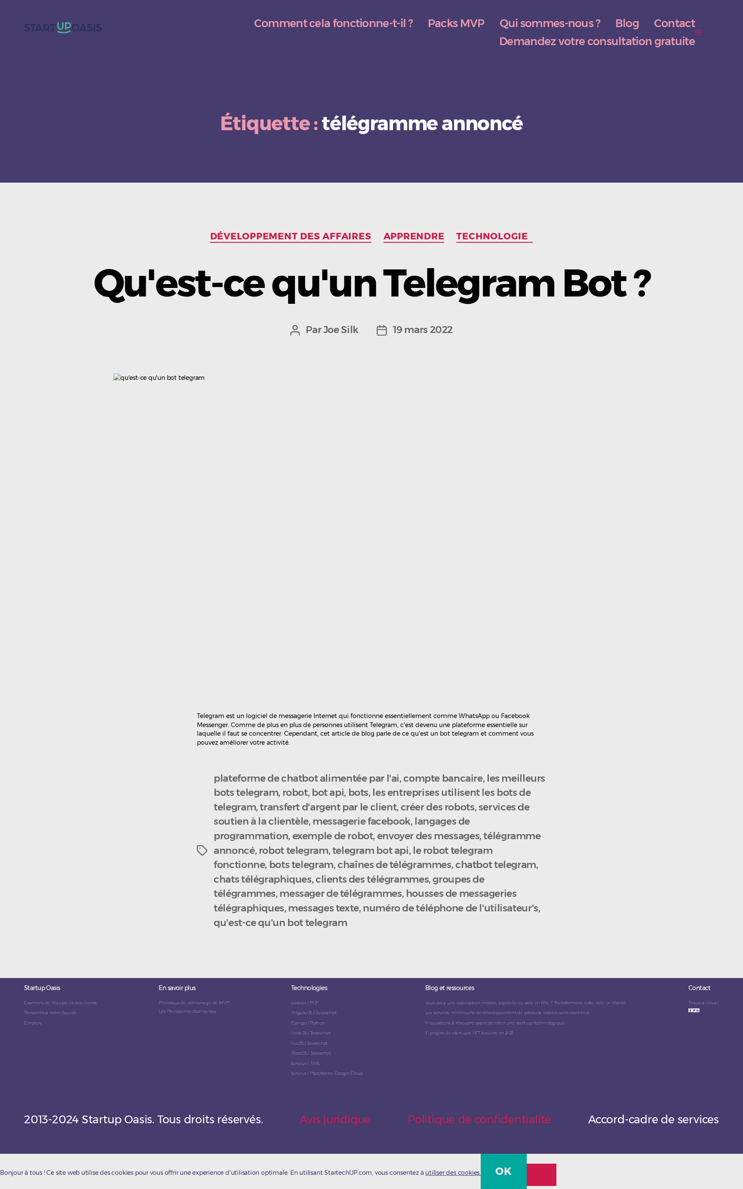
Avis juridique (335, 1119)
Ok (503, 1171)
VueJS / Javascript (309, 1043)
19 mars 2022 (423, 330)
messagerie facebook (362, 821)
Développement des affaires (291, 236)
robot (295, 792)
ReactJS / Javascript (311, 1053)
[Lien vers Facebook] (690, 1010)
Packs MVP (456, 23)
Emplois (33, 1023)
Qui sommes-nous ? (550, 23)
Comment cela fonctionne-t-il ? (333, 23)
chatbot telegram (495, 865)
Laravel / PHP (305, 1003)
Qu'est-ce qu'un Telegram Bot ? (371, 282)
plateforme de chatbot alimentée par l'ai (306, 778)
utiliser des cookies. (453, 1173)
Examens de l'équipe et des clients (60, 1003)
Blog (627, 23)
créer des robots (438, 807)
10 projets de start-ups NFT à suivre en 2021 (469, 1033)
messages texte (323, 908)
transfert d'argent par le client (328, 807)
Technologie (494, 236)
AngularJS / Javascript (313, 1012)
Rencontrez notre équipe (50, 1012)
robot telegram (294, 850)
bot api (328, 792)
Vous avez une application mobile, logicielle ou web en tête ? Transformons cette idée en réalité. (525, 1003)
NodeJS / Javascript (311, 1033)
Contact (674, 23)
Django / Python (308, 1023)
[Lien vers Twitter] (694, 1010)
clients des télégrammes (372, 879)
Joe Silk (341, 330)
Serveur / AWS (305, 1063)
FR (699, 32)
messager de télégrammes (340, 893)
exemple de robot (332, 836)
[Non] (541, 1175)
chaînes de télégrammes (394, 865)
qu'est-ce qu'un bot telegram (280, 923)
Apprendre (414, 236)
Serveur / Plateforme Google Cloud (327, 1073)
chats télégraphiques (262, 879)
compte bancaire (442, 778)
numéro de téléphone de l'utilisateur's (450, 908)
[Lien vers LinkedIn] (698, 1010)
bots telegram (301, 865)
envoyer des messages (428, 836)
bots (358, 792)
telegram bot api (370, 850)
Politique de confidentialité (479, 1119)
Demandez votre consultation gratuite (597, 41)
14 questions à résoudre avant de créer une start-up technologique (495, 1023)
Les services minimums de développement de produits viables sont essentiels (507, 1012)
